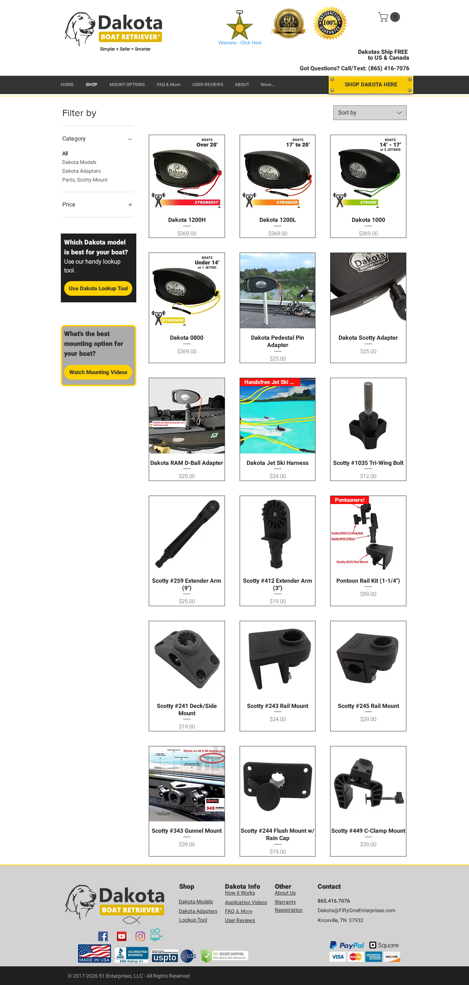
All (65, 153)
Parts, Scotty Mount (85, 180)
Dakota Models (79, 162)
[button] (390, 17)
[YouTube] (121, 936)
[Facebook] (103, 936)
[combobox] (370, 112)
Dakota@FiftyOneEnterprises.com (356, 910)
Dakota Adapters (81, 171)
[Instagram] (140, 936)
